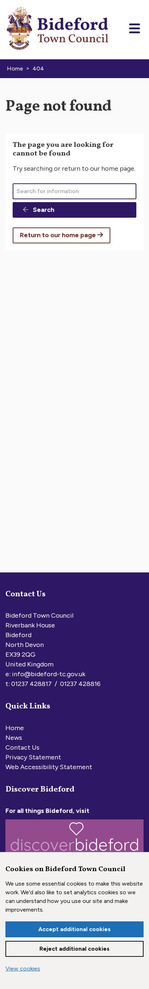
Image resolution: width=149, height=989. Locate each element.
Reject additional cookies (74, 948)
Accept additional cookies (74, 929)
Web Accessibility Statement (48, 767)
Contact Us (22, 747)
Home (14, 728)
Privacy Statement (33, 757)
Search (42, 210)
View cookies (22, 968)
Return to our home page (58, 235)
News (13, 738)
